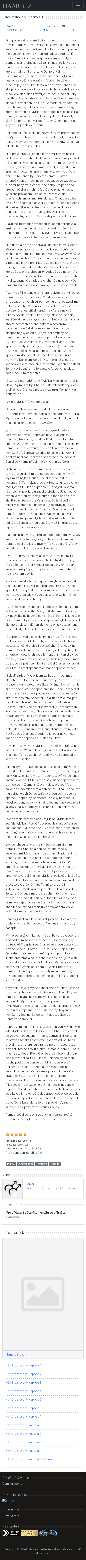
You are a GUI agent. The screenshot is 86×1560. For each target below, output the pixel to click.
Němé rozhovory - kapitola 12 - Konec (29, 1459)
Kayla (10, 25)
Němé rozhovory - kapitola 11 (24, 1450)
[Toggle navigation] (78, 6)
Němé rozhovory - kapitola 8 (23, 1425)
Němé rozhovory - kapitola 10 (24, 1442)
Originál (44, 29)
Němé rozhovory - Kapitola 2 (23, 1374)
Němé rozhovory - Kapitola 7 (23, 1416)
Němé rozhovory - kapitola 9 (23, 1433)
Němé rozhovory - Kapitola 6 (23, 1408)
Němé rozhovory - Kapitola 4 (23, 1391)
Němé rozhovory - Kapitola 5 (23, 1399)
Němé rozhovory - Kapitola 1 (23, 1365)
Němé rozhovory (16, 1354)
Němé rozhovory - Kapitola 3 (23, 1382)
